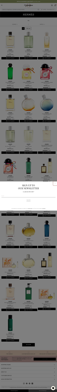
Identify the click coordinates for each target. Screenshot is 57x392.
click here (43, 208)
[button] (53, 388)
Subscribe (28, 200)
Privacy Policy (30, 208)
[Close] (55, 183)
